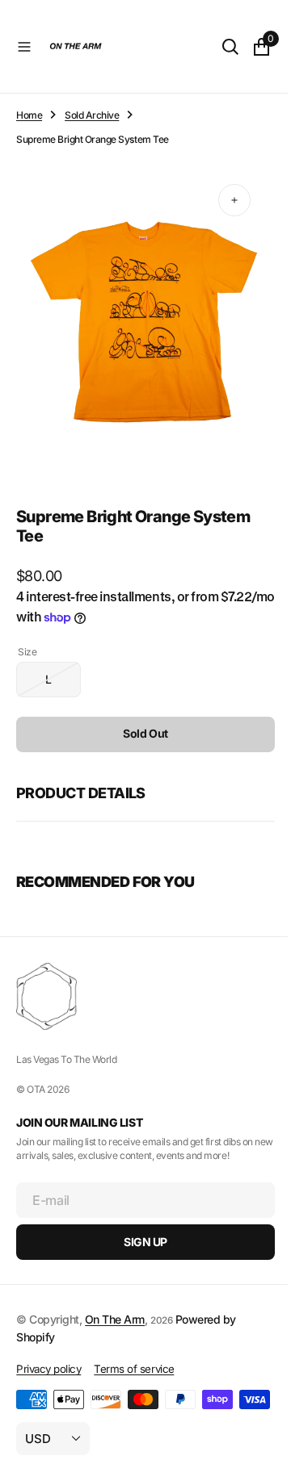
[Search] (218, 47)
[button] (24, 47)
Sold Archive (92, 115)
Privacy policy (48, 1353)
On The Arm (115, 1304)
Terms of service (134, 1353)
